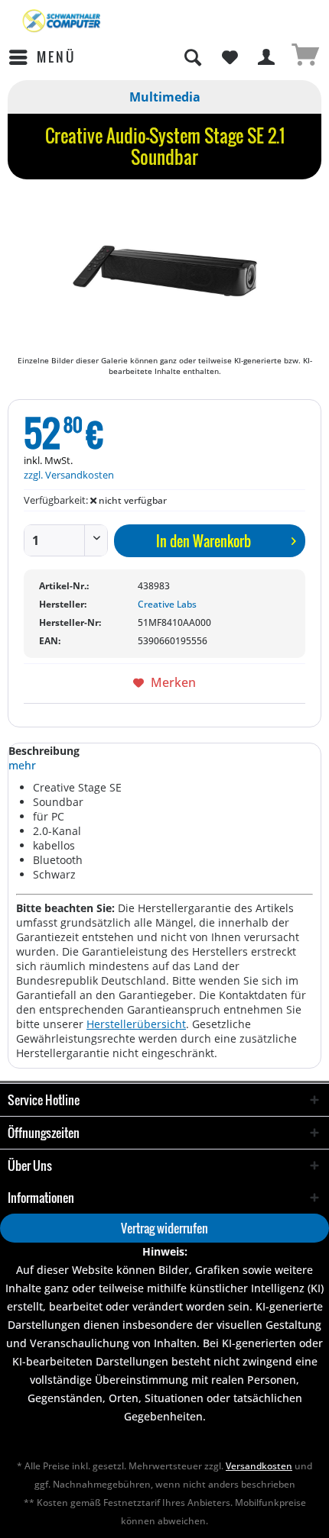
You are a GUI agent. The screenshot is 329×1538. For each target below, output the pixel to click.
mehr (22, 765)
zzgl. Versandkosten (69, 475)
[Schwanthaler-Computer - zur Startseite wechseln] (62, 21)
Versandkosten (259, 1465)
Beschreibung (44, 750)
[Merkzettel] (229, 57)
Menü (56, 56)
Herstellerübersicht (136, 1024)
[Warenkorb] (304, 57)
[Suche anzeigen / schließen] (192, 57)
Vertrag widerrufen (164, 1228)
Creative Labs (167, 604)
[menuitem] (41, 57)
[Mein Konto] (267, 57)
